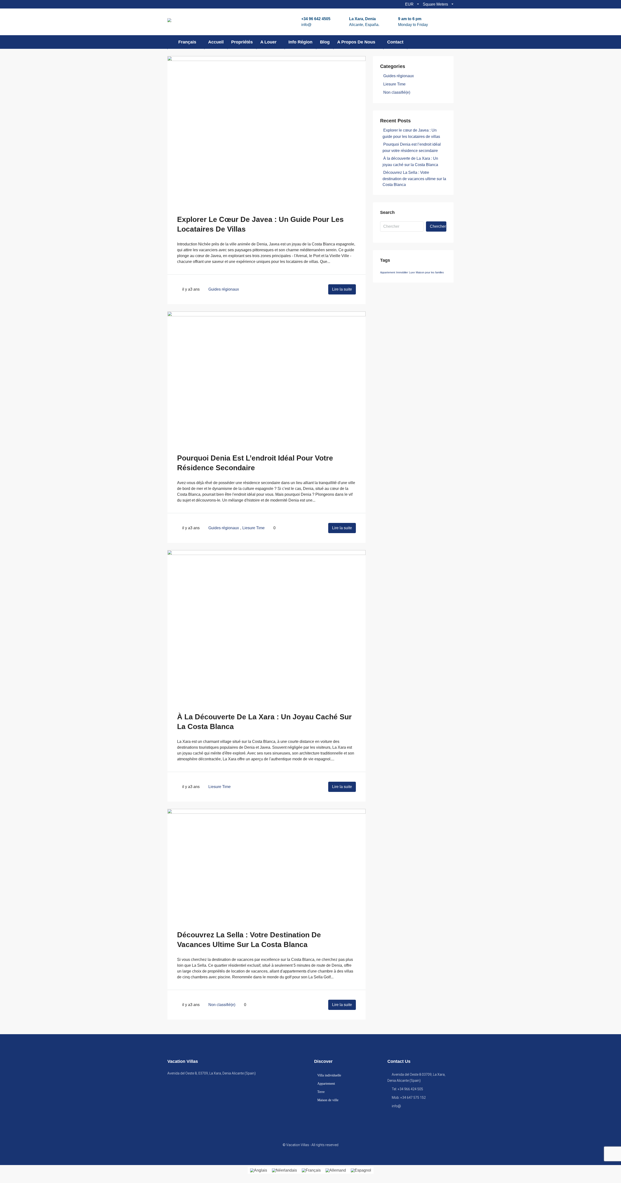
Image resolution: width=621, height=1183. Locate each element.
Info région (300, 42)
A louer (268, 42)
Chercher (438, 226)
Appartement (387, 272)
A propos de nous (356, 42)
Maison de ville (327, 1100)
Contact (395, 42)
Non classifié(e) (221, 1005)
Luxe (412, 272)
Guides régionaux (223, 289)
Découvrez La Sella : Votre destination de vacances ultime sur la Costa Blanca (414, 178)
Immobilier (402, 272)
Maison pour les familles (430, 272)
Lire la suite (342, 289)
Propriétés (242, 42)
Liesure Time (253, 528)
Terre (321, 1092)
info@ (306, 25)
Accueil (216, 42)
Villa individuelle (329, 1075)
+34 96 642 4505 (315, 19)
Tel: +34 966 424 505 (407, 1089)
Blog (325, 42)
